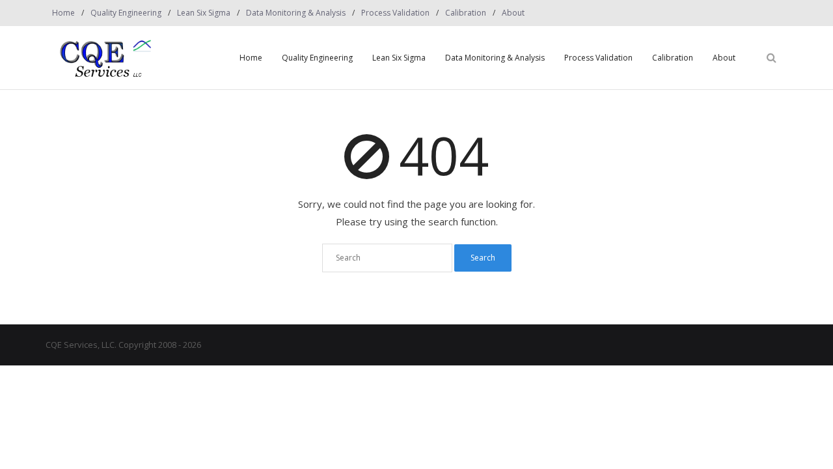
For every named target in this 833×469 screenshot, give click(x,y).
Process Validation (395, 12)
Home (63, 12)
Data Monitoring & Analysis (296, 12)
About (513, 12)
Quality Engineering (125, 12)
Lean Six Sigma (203, 12)
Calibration (465, 12)
